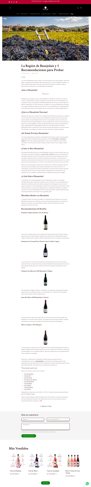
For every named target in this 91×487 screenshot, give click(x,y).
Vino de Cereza (28, 377)
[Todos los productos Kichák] (29, 368)
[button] (10, 7)
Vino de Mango (28, 383)
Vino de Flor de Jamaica (30, 379)
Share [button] (24, 77)
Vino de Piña (27, 389)
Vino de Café (27, 376)
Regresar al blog (46, 406)
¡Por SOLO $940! (69, 476)
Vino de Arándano (29, 374)
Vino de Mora (27, 385)
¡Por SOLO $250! (14, 474)
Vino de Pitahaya (28, 387)
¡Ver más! (45, 483)
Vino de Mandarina (29, 381)
